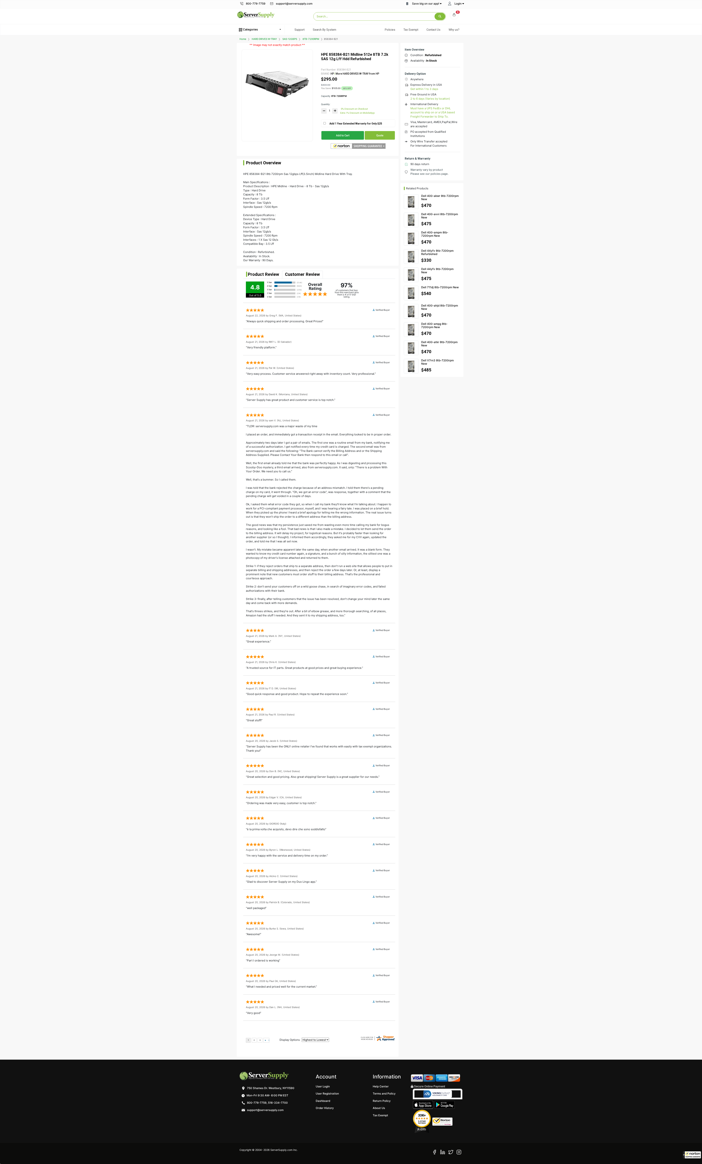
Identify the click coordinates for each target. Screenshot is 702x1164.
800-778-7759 (255, 3)
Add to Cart (342, 135)
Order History (325, 1108)
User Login (323, 1086)
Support (300, 29)
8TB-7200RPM (311, 38)
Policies (390, 29)
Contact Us (433, 29)
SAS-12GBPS (289, 38)
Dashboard (323, 1101)
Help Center (381, 1086)
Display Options (290, 1040)
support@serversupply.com (294, 3)
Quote (379, 135)
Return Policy (382, 1101)
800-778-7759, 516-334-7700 (267, 1102)
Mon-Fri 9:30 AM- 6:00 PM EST (267, 1095)
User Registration (327, 1093)
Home (242, 38)
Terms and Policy (384, 1093)
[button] (692, 1155)
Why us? (454, 29)
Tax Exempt (410, 29)
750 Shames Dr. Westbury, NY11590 (270, 1088)
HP (332, 73)
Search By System (324, 29)
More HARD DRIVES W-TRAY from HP (357, 73)
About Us (379, 1108)
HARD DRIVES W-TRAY (264, 38)
